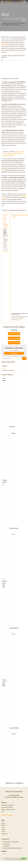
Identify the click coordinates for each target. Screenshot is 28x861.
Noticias (3, 829)
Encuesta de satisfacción (7, 815)
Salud (2, 827)
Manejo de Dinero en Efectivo (8, 809)
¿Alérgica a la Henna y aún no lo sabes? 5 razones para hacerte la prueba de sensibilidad (14, 153)
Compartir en (14, 333)
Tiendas (3, 831)
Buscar (24, 358)
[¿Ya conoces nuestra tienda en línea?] (3, 148)
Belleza (3, 825)
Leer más (5, 251)
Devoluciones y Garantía (6, 807)
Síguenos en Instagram (14, 783)
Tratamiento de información (7, 805)
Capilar (3, 823)
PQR (2, 811)
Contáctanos (4, 833)
